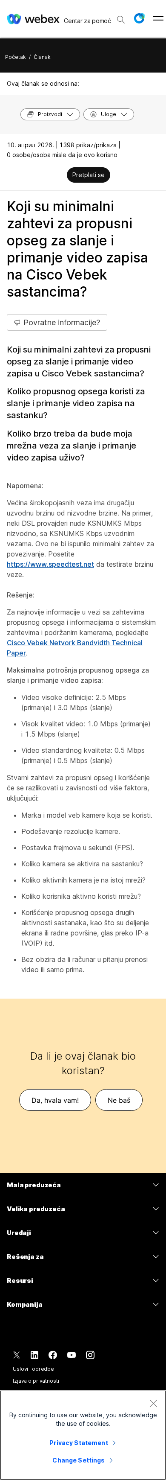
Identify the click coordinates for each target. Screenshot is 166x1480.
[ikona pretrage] (121, 19)
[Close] (153, 1403)
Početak (15, 57)
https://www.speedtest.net (50, 564)
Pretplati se (88, 174)
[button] (139, 18)
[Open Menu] (158, 18)
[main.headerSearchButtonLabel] (121, 17)
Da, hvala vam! (55, 1100)
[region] (83, 1435)
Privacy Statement (78, 1442)
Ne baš (119, 1100)
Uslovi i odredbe (33, 1369)
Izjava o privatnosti (36, 1381)
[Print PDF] (59, 176)
